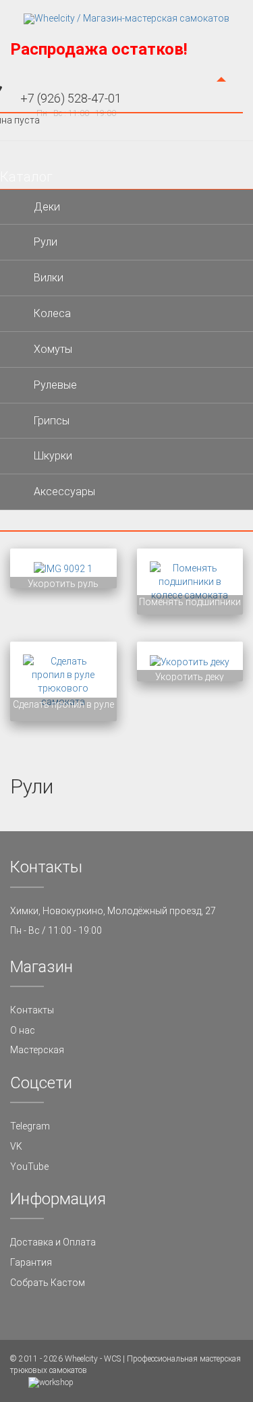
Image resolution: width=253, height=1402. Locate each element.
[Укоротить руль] (63, 568)
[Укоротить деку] (189, 661)
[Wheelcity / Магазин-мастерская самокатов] (126, 18)
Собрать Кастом (47, 1282)
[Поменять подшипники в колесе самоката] (190, 581)
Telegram (30, 1126)
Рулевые (55, 384)
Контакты (32, 1010)
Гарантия (31, 1262)
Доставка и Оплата (53, 1242)
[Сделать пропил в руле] (63, 680)
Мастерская (37, 1049)
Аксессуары (64, 491)
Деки (47, 206)
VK (16, 1146)
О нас (22, 1030)
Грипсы (51, 420)
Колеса (52, 313)
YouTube (29, 1166)
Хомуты (53, 349)
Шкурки (53, 455)
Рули (45, 241)
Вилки (48, 277)
